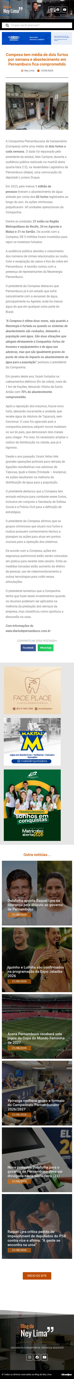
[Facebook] (58, 9)
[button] (28, 647)
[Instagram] (51, 9)
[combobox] (37, 25)
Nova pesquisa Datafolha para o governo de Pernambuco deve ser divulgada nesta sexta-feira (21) (35, 1171)
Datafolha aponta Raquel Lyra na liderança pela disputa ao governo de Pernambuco (35, 905)
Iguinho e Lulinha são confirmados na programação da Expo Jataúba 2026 (36, 971)
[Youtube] (64, 9)
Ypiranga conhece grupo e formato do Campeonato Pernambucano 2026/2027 (36, 1105)
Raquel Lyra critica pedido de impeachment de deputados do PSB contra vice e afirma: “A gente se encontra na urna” (37, 1238)
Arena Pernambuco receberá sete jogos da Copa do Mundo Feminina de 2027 (36, 1038)
